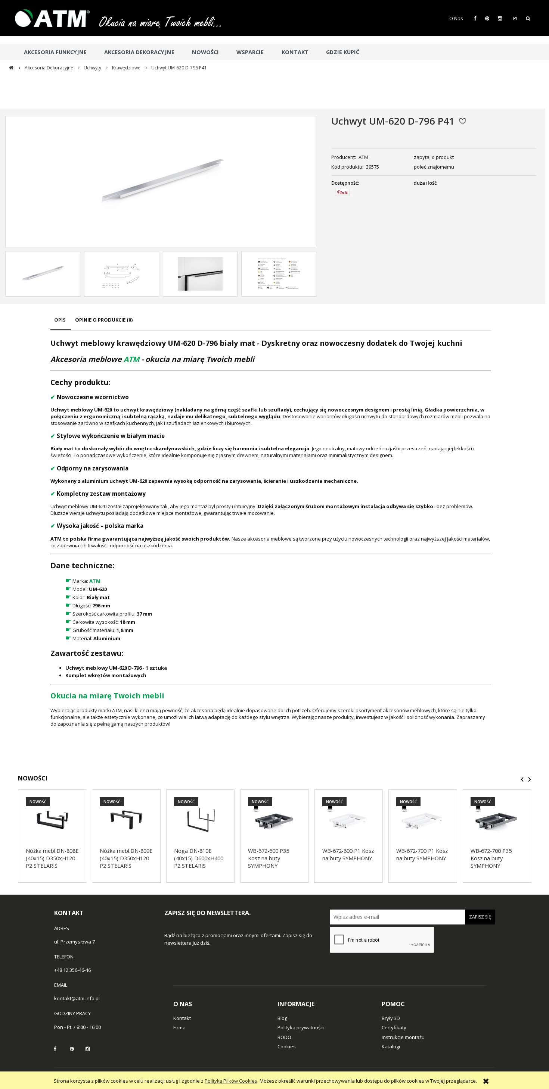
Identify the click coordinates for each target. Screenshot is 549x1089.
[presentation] (522, 779)
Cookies (286, 1046)
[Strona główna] (56, 18)
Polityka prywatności (300, 1027)
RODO (284, 1037)
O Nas (456, 18)
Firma (179, 1027)
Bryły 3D (391, 1018)
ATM (363, 157)
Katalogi (391, 1046)
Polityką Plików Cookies (231, 1080)
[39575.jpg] (42, 273)
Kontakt (182, 1018)
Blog (282, 1018)
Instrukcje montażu (403, 1037)
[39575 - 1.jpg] (200, 273)
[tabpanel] (270, 532)
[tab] (60, 323)
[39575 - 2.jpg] (279, 273)
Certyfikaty (394, 1027)
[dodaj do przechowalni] (462, 121)
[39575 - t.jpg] (121, 273)
